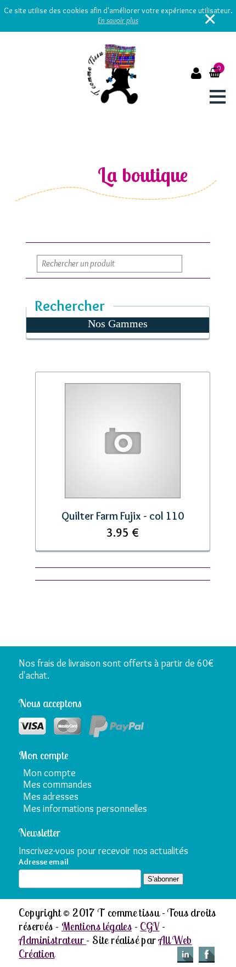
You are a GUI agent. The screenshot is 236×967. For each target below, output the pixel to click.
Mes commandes (57, 784)
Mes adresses (50, 796)
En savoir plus (118, 20)
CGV (149, 926)
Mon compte (49, 773)
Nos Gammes (118, 323)
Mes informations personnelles (85, 809)
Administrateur (52, 940)
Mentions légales (96, 926)
